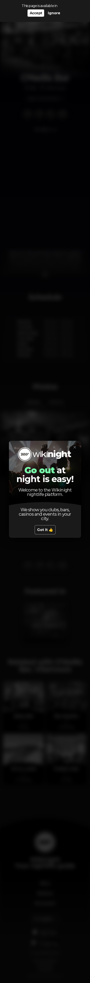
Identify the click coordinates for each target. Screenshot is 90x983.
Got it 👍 (45, 530)
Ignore (54, 13)
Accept (36, 13)
